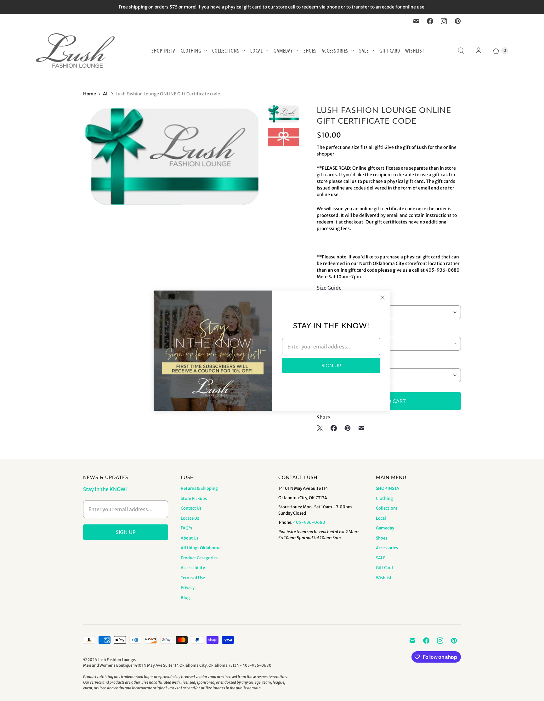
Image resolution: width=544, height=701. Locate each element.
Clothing (191, 50)
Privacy (188, 587)
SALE (364, 50)
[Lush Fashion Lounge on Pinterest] (458, 21)
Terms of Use (193, 577)
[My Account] (478, 50)
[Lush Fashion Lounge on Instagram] (444, 21)
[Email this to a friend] (361, 428)
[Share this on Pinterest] (347, 428)
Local (256, 50)
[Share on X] (322, 428)
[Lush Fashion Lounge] (75, 50)
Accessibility (193, 567)
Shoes (310, 50)
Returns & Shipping (199, 488)
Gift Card (389, 50)
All (106, 94)
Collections (226, 50)
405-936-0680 (309, 522)
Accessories (335, 50)
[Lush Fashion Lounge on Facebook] (430, 21)
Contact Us (191, 508)
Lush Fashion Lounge (116, 659)
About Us (189, 538)
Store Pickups (194, 498)
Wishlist (414, 50)
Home (89, 94)
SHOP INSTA (163, 50)
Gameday (283, 50)
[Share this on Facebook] (334, 428)
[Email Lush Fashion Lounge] (416, 21)
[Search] (461, 50)
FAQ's (186, 528)
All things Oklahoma (200, 548)
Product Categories (199, 558)
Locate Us (190, 518)
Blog (185, 597)
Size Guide (329, 288)
